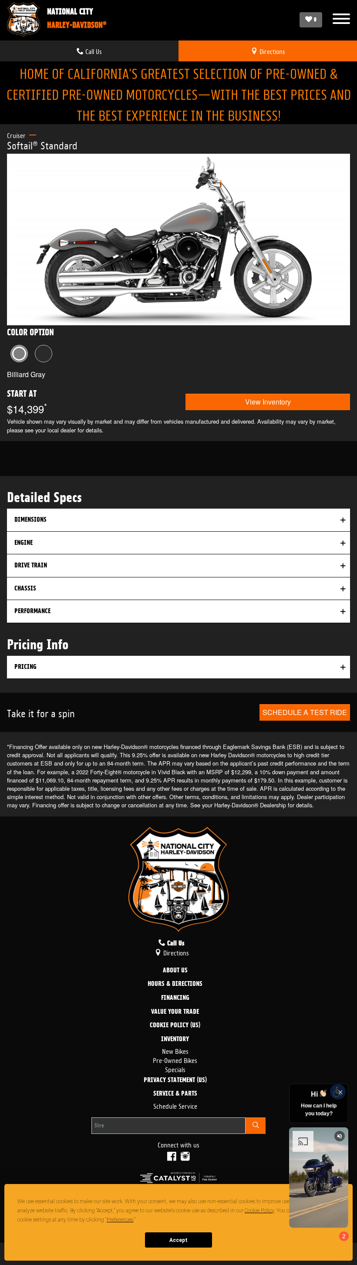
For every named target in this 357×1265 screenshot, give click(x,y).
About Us (175, 971)
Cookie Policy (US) (175, 1025)
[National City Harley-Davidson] (23, 19)
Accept (178, 1240)
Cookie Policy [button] (259, 1211)
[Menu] (341, 19)
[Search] (256, 1125)
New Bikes (175, 1051)
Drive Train (30, 565)
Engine (23, 542)
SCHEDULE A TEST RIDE (305, 712)
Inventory (175, 1039)
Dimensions (30, 519)
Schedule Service (175, 1105)
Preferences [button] (120, 1220)
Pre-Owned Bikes (175, 1060)
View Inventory (268, 402)
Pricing (25, 666)
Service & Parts (175, 1094)
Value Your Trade (175, 1012)
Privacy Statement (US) (175, 1080)
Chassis (25, 588)
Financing (175, 998)
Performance (32, 611)
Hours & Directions (175, 984)
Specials (175, 1069)
